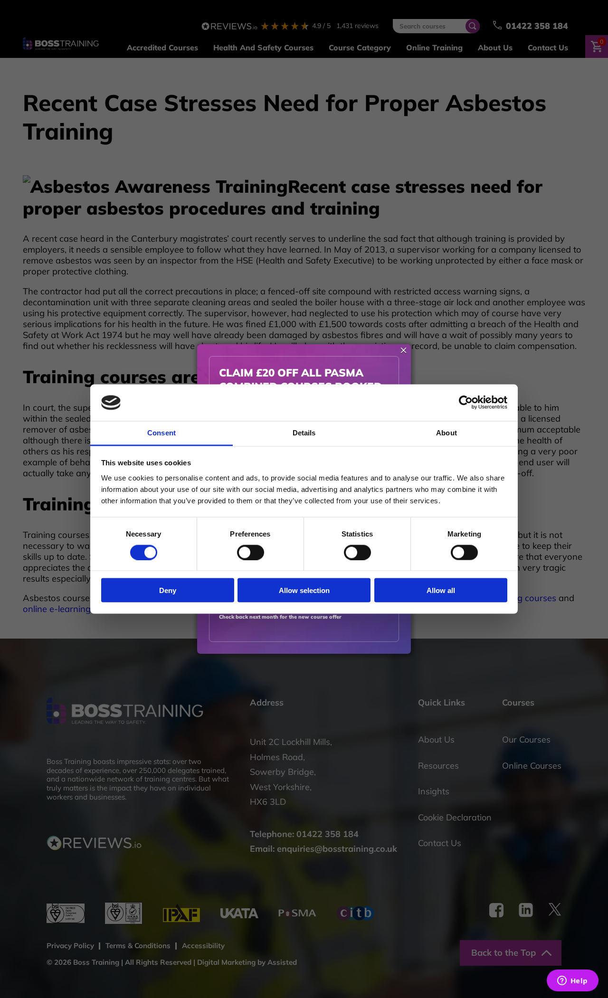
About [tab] (446, 432)
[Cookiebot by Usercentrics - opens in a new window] (465, 402)
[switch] (250, 552)
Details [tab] (304, 432)
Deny (167, 590)
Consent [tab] (161, 432)
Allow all (441, 590)
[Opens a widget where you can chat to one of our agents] (572, 981)
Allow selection (304, 590)
